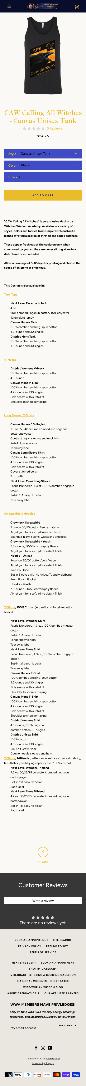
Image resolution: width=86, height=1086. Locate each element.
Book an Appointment (31, 940)
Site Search (62, 940)
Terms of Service (43, 952)
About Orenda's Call (23, 993)
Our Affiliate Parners (61, 993)
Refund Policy (57, 946)
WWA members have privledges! (43, 1004)
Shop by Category (43, 968)
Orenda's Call (53, 1058)
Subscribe (65, 1025)
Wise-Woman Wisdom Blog (43, 987)
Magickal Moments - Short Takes (43, 981)
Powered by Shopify (43, 1063)
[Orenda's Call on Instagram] (43, 1048)
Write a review (43, 901)
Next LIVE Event (24, 962)
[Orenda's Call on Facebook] (36, 1048)
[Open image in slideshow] (43, 55)
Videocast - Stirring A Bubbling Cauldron (43, 975)
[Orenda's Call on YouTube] (50, 1048)
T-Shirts (9, 607)
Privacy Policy (29, 946)
